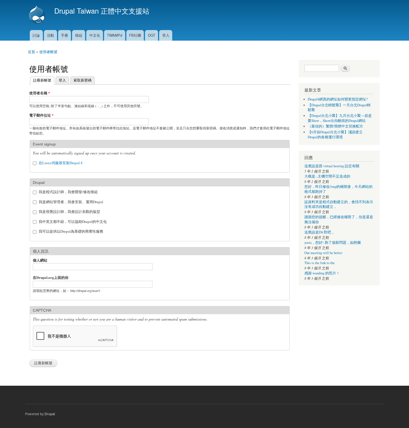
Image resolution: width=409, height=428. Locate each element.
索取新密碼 (82, 80)
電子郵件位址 (41, 115)
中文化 (94, 35)
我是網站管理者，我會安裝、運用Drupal (71, 201)
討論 (36, 35)
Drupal (50, 413)
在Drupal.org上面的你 (50, 277)
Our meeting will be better (323, 252)
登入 (165, 35)
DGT (151, 35)
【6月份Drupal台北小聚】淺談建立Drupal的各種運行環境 (335, 134)
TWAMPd (114, 35)
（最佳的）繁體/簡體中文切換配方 (335, 126)
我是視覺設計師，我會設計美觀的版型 (69, 211)
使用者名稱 (39, 92)
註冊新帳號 (40, 80)
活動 (50, 35)
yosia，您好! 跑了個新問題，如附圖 (332, 242)
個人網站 (40, 260)
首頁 (31, 51)
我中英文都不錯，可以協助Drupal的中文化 (73, 221)
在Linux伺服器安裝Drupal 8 (61, 162)
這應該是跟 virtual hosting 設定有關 (331, 166)
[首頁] (37, 15)
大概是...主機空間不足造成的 (327, 176)
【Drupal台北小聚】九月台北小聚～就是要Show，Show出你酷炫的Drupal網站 (340, 118)
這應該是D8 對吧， (319, 232)
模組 (78, 35)
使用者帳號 (48, 51)
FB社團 (135, 35)
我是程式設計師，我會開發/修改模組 (68, 191)
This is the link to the (319, 262)
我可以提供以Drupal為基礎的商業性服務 (71, 231)
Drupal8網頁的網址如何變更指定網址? (338, 99)
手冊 (64, 35)
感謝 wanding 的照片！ (322, 273)
